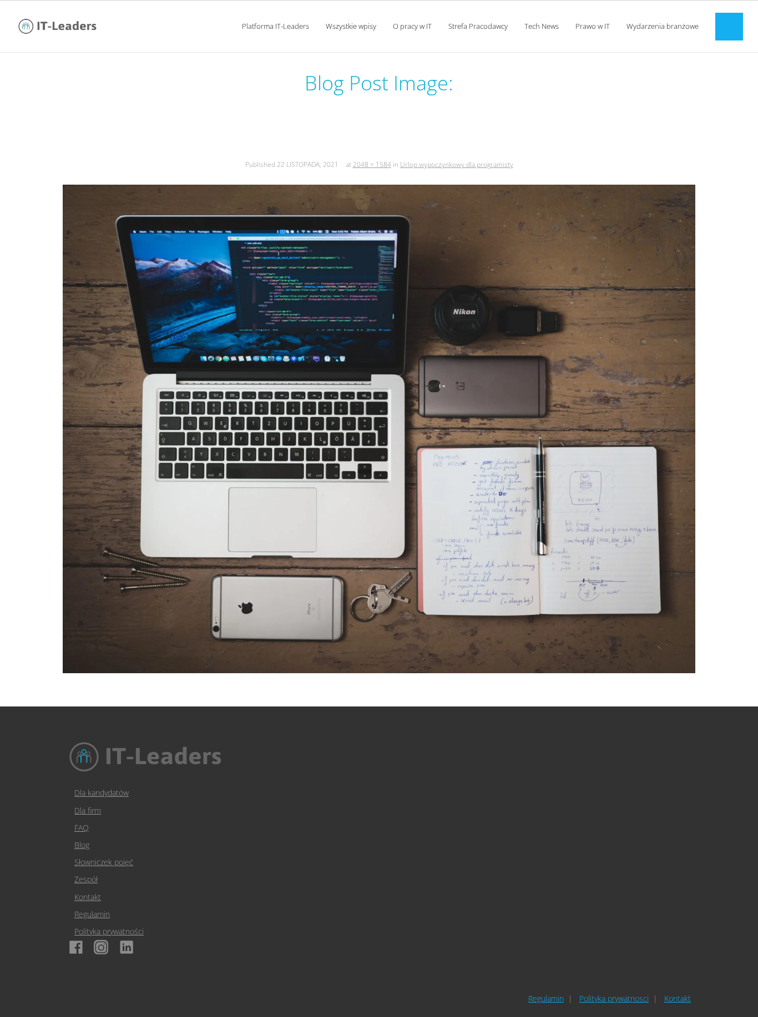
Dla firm (87, 810)
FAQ (81, 827)
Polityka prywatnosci (614, 998)
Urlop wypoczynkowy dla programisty (456, 164)
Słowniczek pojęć (103, 862)
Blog (81, 845)
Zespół (86, 879)
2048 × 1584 (372, 164)
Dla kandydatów (101, 792)
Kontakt (87, 897)
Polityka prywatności (109, 931)
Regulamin (92, 914)
